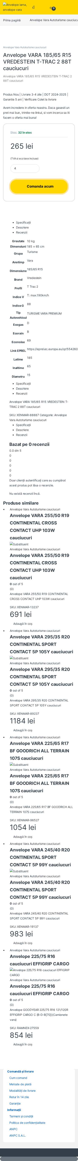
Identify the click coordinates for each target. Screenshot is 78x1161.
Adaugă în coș (22, 623)
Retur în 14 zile (19, 1097)
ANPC (13, 1129)
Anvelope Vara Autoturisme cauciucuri (24, 47)
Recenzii (21, 232)
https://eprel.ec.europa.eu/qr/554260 (52, 349)
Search (34, 7)
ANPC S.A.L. (17, 1135)
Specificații (23, 222)
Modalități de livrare (22, 1090)
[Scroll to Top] (39, 1159)
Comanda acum (40, 186)
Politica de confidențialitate (27, 1122)
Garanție (15, 1103)
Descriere (22, 227)
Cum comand (18, 1078)
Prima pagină (12, 20)
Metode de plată (20, 1084)
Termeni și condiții (21, 1116)
